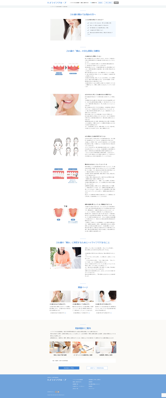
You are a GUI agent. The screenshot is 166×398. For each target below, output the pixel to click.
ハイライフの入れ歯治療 (74, 2)
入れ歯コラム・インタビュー (78, 386)
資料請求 (116, 2)
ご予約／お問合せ (108, 2)
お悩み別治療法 (59, 6)
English (100, 2)
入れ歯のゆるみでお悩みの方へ (57, 312)
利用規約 (90, 386)
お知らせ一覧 (75, 388)
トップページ (52, 6)
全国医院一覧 (94, 2)
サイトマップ (91, 388)
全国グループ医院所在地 (96, 368)
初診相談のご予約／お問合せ (95, 379)
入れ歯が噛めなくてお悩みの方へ (81, 312)
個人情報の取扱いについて (94, 384)
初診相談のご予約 (68, 368)
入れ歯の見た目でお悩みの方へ (103, 312)
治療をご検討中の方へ (85, 2)
